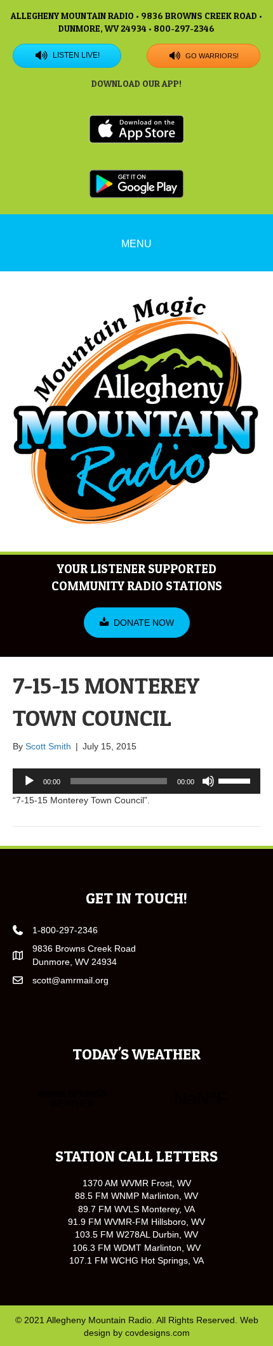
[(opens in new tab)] (136, 129)
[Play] (29, 781)
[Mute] (208, 781)
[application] (136, 781)
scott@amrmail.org (70, 980)
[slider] (236, 779)
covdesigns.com (157, 1333)
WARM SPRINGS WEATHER (136, 1099)
